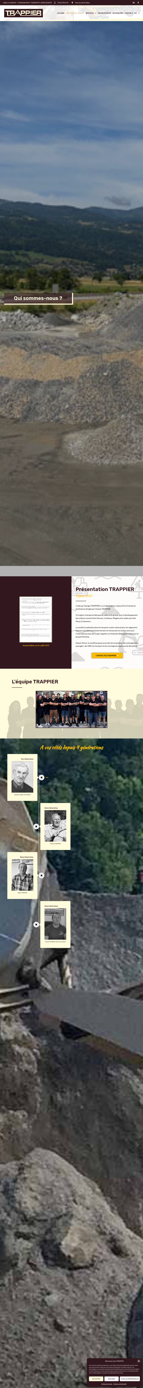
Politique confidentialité (119, 1384)
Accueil (60, 13)
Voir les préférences (130, 1379)
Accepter (96, 1379)
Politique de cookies (106, 1384)
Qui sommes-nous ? (75, 13)
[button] (139, 1361)
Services (90, 13)
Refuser (111, 1379)
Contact (129, 13)
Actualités (118, 13)
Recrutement (104, 13)
